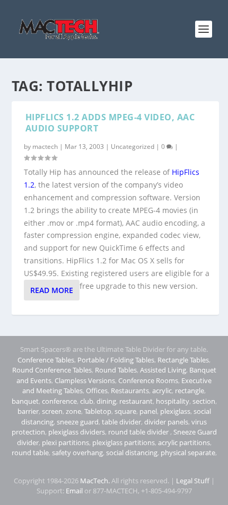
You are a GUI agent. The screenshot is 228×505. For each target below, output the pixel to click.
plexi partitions (65, 442)
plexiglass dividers (76, 432)
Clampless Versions (85, 380)
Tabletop (97, 411)
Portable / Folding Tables (115, 360)
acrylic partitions (184, 442)
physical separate (188, 452)
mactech (45, 146)
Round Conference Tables (52, 370)
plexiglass (175, 411)
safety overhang (77, 452)
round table (30, 452)
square (125, 411)
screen (52, 411)
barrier (28, 411)
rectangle (189, 390)
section (203, 401)
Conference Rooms (148, 380)
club (86, 401)
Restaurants (130, 390)
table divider (121, 422)
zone (73, 411)
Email (74, 490)
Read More (51, 290)
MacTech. (95, 480)
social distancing (131, 452)
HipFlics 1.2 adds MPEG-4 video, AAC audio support (110, 122)
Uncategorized (132, 146)
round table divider (139, 432)
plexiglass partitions (123, 442)
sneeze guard (78, 422)
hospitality (172, 401)
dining (106, 401)
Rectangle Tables (183, 360)
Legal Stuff (192, 480)
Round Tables (116, 370)
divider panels (166, 422)
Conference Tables (45, 360)
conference (59, 401)
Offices (97, 390)
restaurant (136, 401)
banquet (25, 401)
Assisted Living (163, 370)
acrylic (162, 390)
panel (148, 411)
